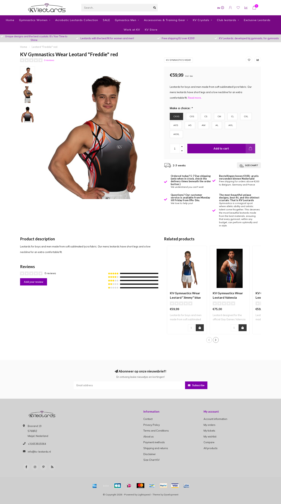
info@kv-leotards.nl (39, 451)
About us (148, 436)
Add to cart (221, 148)
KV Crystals (201, 20)
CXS (192, 116)
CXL (246, 116)
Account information (215, 418)
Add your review (33, 281)
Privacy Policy (151, 424)
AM (203, 125)
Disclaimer (149, 454)
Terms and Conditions (156, 430)
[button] (209, 340)
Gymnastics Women (33, 20)
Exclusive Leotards (257, 20)
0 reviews (49, 60)
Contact (148, 418)
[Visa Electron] (186, 486)
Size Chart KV (151, 459)
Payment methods (154, 442)
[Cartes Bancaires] (117, 486)
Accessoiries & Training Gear (164, 20)
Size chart (251, 165)
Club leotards (226, 20)
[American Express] (94, 486)
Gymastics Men (125, 20)
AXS (175, 125)
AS (190, 125)
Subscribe (198, 385)
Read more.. (195, 97)
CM (219, 116)
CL (232, 116)
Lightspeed (144, 494)
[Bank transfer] (106, 486)
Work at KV (132, 29)
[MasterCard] (140, 486)
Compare (209, 442)
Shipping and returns (155, 448)
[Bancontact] (152, 486)
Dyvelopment (171, 494)
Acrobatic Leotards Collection (76, 20)
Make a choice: (181, 108)
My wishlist (210, 436)
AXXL (176, 134)
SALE (106, 20)
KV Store (151, 29)
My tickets (209, 430)
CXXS (176, 116)
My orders (209, 424)
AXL (230, 125)
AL (216, 125)
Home (10, 20)
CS (205, 116)
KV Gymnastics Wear (178, 60)
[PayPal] (163, 486)
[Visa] (175, 486)
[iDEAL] (129, 486)
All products (211, 448)
